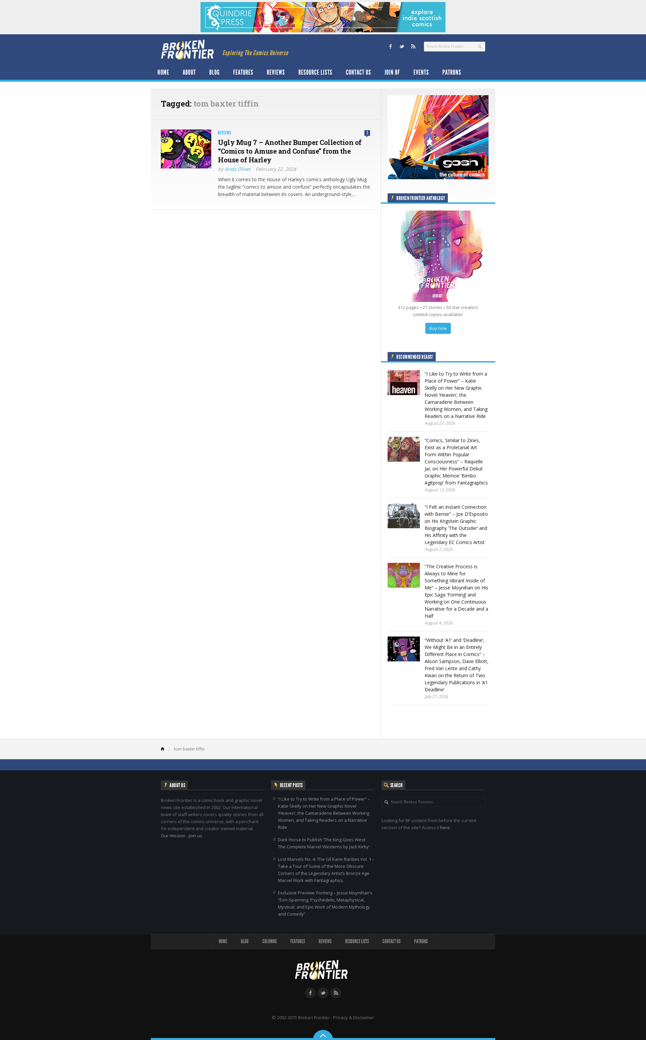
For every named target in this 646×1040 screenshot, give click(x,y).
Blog (214, 72)
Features (243, 72)
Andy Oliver (238, 169)
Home (163, 72)
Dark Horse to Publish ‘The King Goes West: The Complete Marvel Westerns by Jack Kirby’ (323, 843)
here (445, 827)
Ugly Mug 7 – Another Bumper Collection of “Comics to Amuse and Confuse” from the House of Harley (290, 151)
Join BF (392, 72)
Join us (195, 836)
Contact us (358, 72)
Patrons (451, 72)
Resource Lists (315, 72)
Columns (269, 941)
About (189, 72)
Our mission (173, 836)
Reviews (276, 72)
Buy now (438, 328)
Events (421, 72)
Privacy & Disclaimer (353, 1017)
